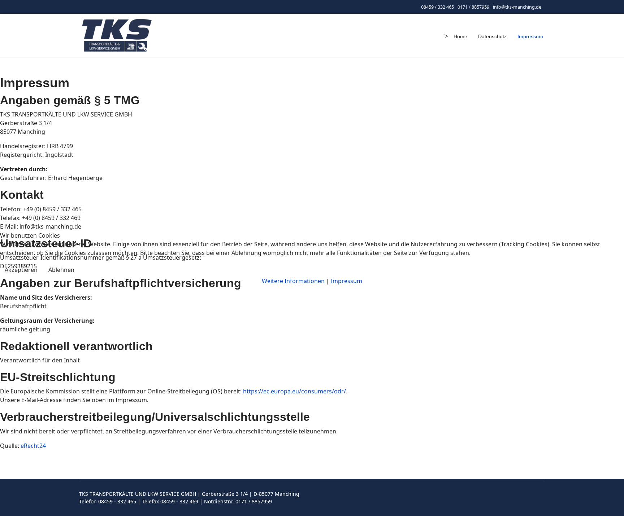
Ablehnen (61, 270)
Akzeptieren (21, 270)
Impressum (346, 281)
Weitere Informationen (293, 281)
